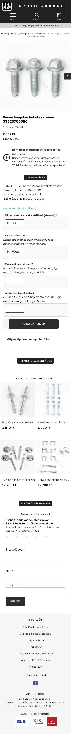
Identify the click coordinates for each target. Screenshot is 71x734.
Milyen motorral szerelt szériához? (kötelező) (31, 215)
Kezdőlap (5, 33)
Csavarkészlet (40, 33)
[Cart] (59, 15)
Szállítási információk (35, 627)
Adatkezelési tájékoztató (35, 660)
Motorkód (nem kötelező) (19, 264)
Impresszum (35, 666)
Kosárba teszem (33, 323)
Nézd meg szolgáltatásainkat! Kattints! (36, 25)
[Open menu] (13, 15)
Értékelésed (15, 549)
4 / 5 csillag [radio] (39, 539)
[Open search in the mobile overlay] (36, 14)
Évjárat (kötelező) (16, 235)
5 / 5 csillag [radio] (49, 539)
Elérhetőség (35, 647)
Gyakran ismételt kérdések (35, 633)
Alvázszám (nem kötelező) (20, 293)
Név (10, 571)
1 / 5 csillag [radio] (10, 539)
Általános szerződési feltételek (35, 653)
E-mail (11, 585)
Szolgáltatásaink (35, 640)
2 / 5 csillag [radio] (19, 539)
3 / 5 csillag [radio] (29, 539)
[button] (59, 15)
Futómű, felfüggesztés (21, 33)
